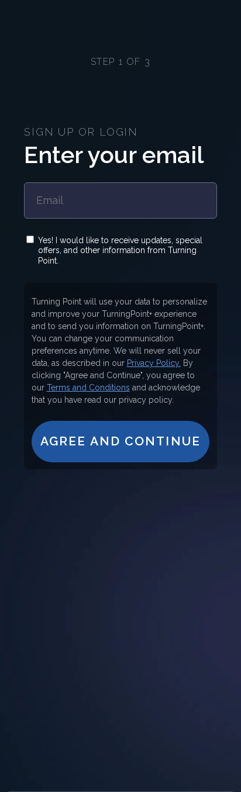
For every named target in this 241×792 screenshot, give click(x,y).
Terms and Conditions (88, 387)
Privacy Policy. (154, 363)
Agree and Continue (120, 441)
